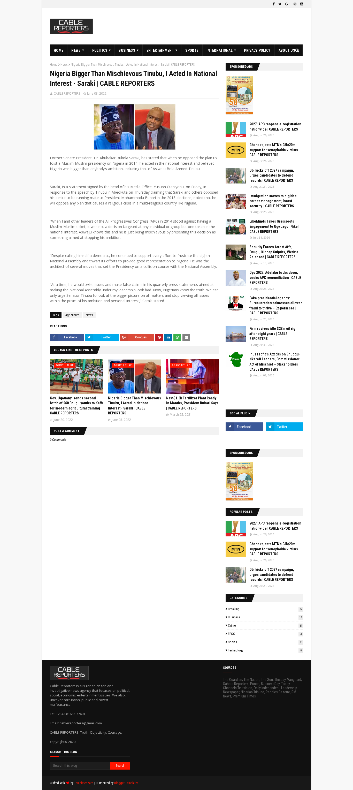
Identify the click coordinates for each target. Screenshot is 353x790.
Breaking (265, 609)
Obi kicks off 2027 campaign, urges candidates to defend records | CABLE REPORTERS (271, 175)
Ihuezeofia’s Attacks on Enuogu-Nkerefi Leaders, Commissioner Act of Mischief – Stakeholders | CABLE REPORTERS (274, 361)
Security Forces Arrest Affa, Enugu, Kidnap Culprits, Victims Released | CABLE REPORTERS (273, 252)
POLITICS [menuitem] (99, 50)
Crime (265, 625)
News (64, 64)
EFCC (265, 634)
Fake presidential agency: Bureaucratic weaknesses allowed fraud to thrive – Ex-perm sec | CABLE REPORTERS (276, 305)
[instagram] (301, 4)
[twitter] (280, 4)
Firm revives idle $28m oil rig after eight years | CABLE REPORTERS (272, 333)
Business (265, 617)
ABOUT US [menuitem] (287, 50)
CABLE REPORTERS (67, 93)
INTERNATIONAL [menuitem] (219, 50)
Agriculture (72, 315)
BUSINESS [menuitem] (127, 50)
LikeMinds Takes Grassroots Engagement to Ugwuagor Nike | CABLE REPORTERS (274, 226)
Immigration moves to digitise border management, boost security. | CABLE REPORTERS (273, 201)
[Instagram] (244, 438)
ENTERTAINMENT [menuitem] (160, 50)
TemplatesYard (84, 783)
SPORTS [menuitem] (191, 50)
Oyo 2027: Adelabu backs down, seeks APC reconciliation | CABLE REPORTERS (275, 277)
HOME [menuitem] (58, 50)
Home (53, 64)
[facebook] (273, 4)
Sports (265, 642)
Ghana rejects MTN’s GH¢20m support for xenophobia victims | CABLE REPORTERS (274, 150)
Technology (265, 650)
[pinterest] (295, 4)
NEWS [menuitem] (76, 50)
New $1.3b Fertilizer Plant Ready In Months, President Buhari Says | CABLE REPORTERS (192, 403)
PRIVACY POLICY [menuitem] (257, 50)
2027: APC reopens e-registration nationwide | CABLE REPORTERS (275, 126)
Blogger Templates (126, 783)
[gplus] (287, 4)
